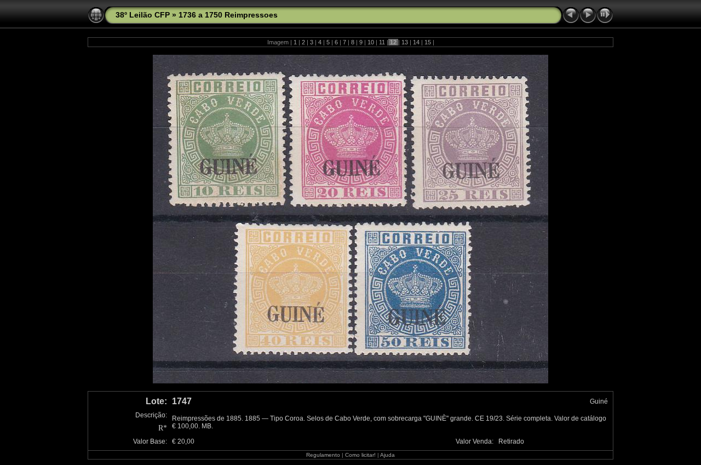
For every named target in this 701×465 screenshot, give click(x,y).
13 (405, 42)
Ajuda (387, 455)
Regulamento (323, 455)
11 (382, 42)
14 (416, 42)
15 (428, 42)
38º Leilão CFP (143, 14)
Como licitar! (360, 455)
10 (371, 42)
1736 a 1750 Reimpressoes (228, 14)
